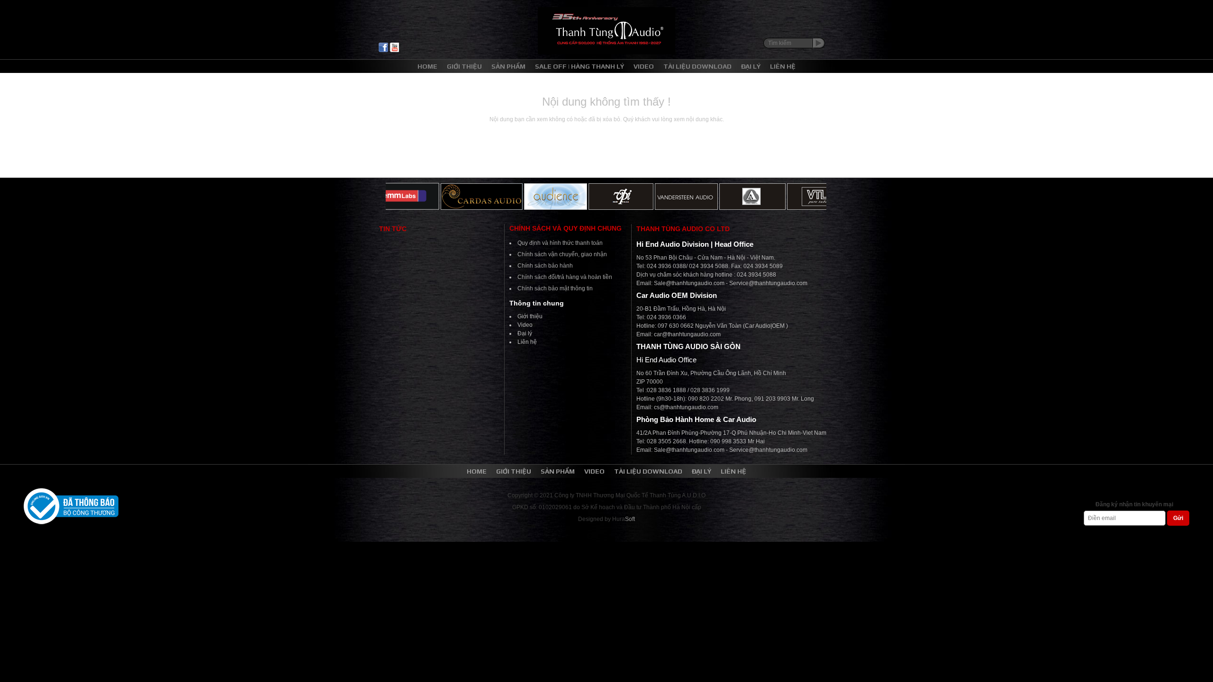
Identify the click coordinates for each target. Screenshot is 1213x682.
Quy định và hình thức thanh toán (560, 243)
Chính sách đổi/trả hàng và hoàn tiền (564, 277)
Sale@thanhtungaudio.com (689, 283)
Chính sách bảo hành (545, 265)
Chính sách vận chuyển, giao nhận (562, 254)
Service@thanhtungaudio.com (768, 283)
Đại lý (524, 333)
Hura (623, 519)
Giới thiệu (530, 316)
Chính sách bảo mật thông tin (555, 288)
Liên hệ (527, 342)
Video (525, 325)
